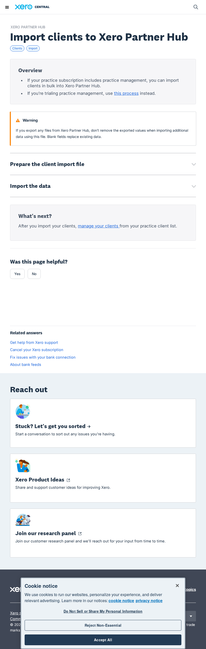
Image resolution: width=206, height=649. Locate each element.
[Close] (177, 585)
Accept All (103, 639)
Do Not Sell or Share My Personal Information (103, 611)
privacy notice (149, 600)
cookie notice (121, 600)
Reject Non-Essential (103, 625)
